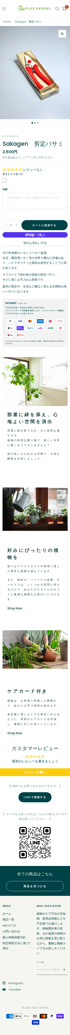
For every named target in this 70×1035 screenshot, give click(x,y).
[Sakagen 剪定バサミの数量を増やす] (16, 225)
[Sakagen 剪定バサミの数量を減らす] (6, 225)
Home (7, 21)
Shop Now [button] (14, 608)
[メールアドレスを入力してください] (64, 970)
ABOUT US (9, 925)
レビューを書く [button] (35, 772)
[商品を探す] (57, 8)
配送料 (11, 157)
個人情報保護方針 (14, 937)
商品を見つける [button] (35, 886)
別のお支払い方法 (35, 243)
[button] (13, 169)
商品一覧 (8, 919)
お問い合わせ (11, 931)
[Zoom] (62, 34)
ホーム (7, 914)
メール (40, 962)
